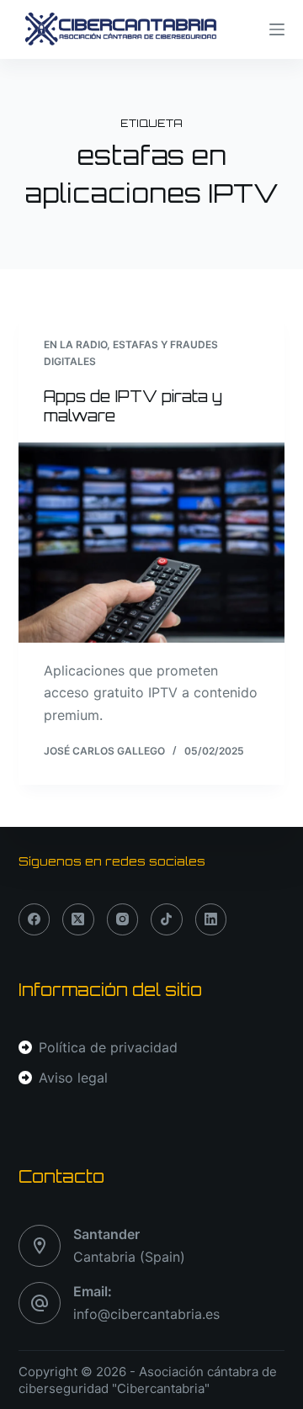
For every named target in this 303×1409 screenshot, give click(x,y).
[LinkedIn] (211, 919)
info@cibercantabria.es (146, 1314)
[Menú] (276, 29)
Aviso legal (73, 1077)
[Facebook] (34, 919)
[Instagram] (123, 919)
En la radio (75, 344)
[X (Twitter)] (78, 919)
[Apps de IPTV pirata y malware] (152, 542)
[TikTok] (167, 919)
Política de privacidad (108, 1047)
